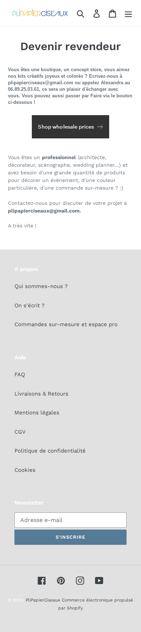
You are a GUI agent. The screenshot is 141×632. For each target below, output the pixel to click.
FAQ (19, 374)
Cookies (24, 470)
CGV (20, 432)
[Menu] (128, 13)
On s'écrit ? (29, 305)
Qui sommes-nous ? (41, 286)
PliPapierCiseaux (43, 600)
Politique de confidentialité (50, 450)
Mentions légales (36, 412)
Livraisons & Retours (41, 393)
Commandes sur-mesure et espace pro (66, 324)
